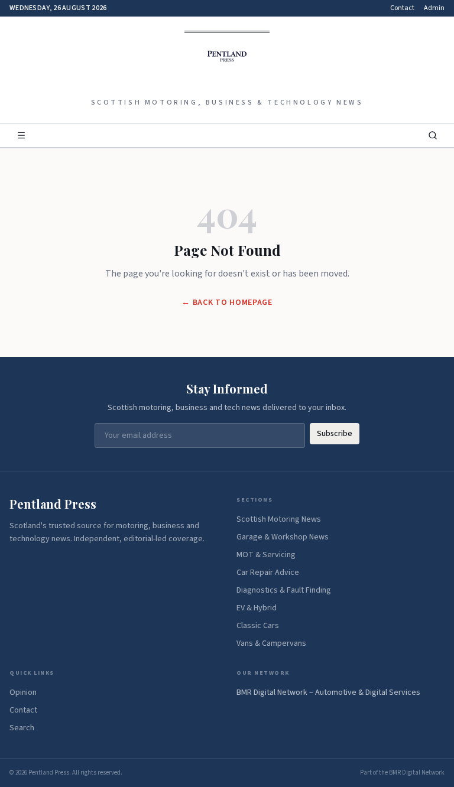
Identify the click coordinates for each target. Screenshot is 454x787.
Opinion (23, 692)
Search (21, 728)
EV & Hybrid (256, 608)
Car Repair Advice (267, 572)
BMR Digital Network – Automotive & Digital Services (328, 692)
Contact (402, 8)
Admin (434, 8)
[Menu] (21, 135)
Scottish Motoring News (278, 519)
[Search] (433, 135)
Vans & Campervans (271, 643)
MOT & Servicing (266, 555)
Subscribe (334, 434)
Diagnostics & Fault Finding (283, 590)
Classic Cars (257, 626)
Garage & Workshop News (282, 537)
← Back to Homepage (227, 302)
